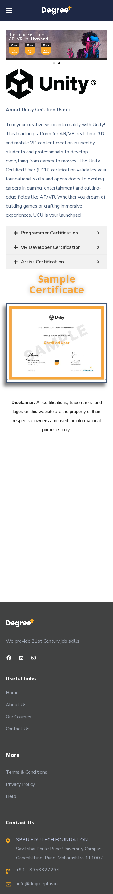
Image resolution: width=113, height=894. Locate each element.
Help (11, 796)
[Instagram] (33, 658)
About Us (16, 704)
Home (12, 692)
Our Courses (18, 717)
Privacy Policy (20, 784)
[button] (54, 63)
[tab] (57, 233)
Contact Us (18, 729)
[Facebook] (9, 658)
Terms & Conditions (26, 772)
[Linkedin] (21, 658)
